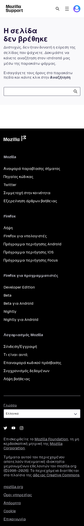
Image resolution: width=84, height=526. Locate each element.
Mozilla (15, 139)
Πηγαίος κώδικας (18, 177)
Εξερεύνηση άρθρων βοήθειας (30, 201)
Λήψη (8, 228)
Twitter (10, 185)
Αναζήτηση (75, 91)
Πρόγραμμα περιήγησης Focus (31, 260)
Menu (67, 8)
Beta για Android (18, 303)
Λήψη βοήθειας (17, 379)
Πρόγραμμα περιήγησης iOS (29, 252)
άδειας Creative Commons (56, 475)
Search (57, 8)
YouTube (13, 428)
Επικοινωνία (15, 519)
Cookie (10, 511)
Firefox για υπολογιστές (25, 236)
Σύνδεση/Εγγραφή (20, 346)
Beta (7, 295)
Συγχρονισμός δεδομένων (26, 371)
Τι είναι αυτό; (16, 355)
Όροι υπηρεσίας (18, 495)
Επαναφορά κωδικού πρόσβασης (32, 363)
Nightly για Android (21, 319)
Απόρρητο (12, 503)
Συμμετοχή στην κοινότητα (27, 193)
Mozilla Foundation (51, 439)
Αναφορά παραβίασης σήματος (32, 168)
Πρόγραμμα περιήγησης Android (32, 244)
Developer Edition (19, 287)
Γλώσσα (10, 405)
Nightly (10, 311)
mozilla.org (13, 487)
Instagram (21, 428)
